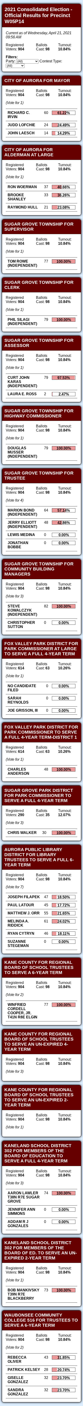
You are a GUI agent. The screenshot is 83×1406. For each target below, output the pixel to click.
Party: (10, 61)
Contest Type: (50, 61)
